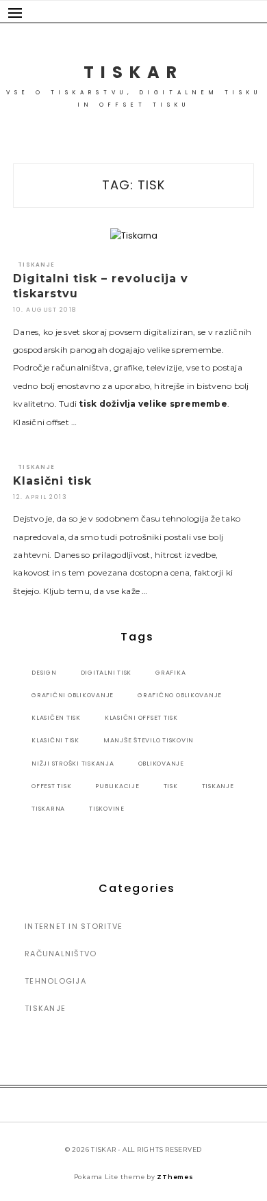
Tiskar (133, 72)
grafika (170, 673)
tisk (171, 786)
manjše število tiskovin (148, 740)
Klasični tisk (52, 480)
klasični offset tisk (141, 718)
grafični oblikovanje (72, 695)
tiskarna (48, 809)
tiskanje (218, 786)
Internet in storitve (74, 926)
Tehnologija (55, 980)
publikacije (117, 786)
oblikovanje (161, 763)
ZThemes (175, 1176)
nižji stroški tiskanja (72, 763)
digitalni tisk (106, 673)
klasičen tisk (56, 718)
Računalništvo (61, 953)
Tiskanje (36, 265)
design (44, 673)
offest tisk (51, 786)
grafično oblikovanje (180, 695)
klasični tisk (55, 740)
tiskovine (107, 809)
